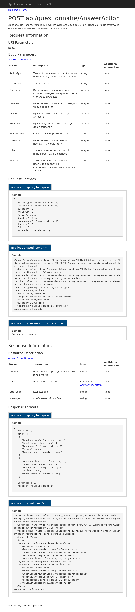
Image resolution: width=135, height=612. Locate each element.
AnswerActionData (91, 385)
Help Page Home (18, 10)
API (49, 4)
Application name (19, 4)
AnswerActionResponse (21, 358)
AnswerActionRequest (21, 59)
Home (39, 4)
